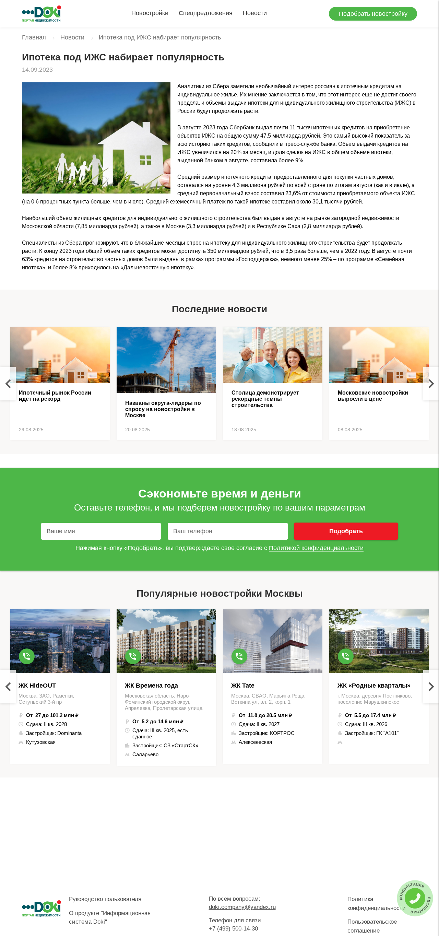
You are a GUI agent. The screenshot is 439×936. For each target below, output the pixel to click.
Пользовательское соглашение (372, 926)
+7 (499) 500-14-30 (233, 928)
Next (431, 383)
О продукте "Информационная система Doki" (110, 917)
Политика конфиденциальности (376, 903)
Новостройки (149, 13)
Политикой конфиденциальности (316, 548)
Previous (8, 383)
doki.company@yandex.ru (242, 907)
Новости (255, 13)
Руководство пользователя (105, 899)
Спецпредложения (206, 13)
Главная (34, 37)
